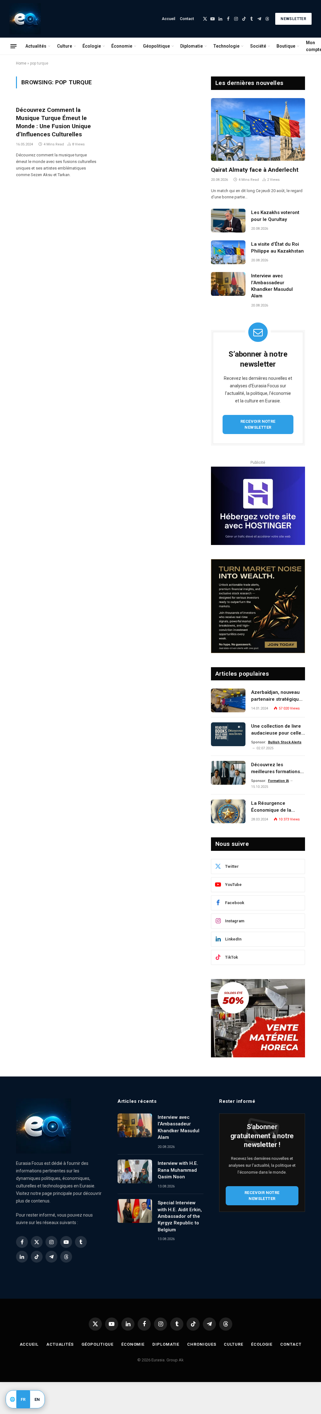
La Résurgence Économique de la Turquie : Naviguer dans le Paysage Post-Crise (277, 807)
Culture (64, 46)
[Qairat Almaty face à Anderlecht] (258, 129)
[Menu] (13, 46)
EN (37, 1399)
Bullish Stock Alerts (285, 742)
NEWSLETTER (293, 19)
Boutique (285, 46)
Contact (187, 19)
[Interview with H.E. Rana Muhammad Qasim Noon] (135, 1171)
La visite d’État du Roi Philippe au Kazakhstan (277, 247)
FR (23, 1399)
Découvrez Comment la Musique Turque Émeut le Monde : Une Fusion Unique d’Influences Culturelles (53, 122)
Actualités (35, 46)
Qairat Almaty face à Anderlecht (254, 169)
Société (258, 46)
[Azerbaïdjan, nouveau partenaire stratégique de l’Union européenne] (228, 700)
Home (21, 63)
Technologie (226, 46)
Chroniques (201, 1344)
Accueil (168, 19)
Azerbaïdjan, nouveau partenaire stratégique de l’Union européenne (276, 696)
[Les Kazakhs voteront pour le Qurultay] (228, 221)
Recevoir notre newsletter (258, 424)
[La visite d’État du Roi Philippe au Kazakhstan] (228, 252)
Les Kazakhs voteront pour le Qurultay (275, 216)
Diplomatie (191, 46)
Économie (121, 46)
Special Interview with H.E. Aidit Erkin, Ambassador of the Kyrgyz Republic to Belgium (180, 1216)
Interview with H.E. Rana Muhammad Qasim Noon (178, 1170)
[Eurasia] (25, 19)
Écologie (91, 46)
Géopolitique (156, 46)
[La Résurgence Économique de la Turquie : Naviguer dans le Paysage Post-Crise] (228, 811)
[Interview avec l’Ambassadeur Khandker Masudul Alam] (228, 284)
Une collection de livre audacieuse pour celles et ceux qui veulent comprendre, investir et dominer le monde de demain (277, 729)
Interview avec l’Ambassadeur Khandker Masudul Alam (272, 286)
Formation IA (278, 781)
